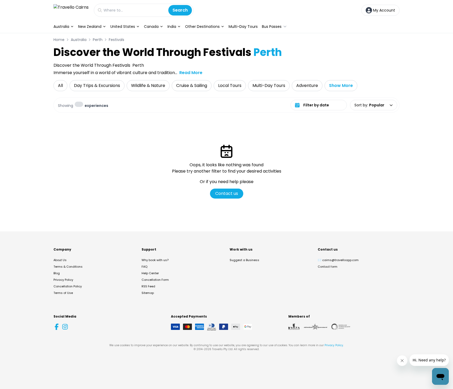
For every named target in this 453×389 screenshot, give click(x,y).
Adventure (307, 85)
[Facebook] (56, 327)
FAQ (144, 266)
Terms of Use (63, 293)
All (60, 85)
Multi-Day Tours (243, 26)
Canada (151, 26)
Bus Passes (272, 26)
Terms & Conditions (68, 266)
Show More (341, 85)
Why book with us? (155, 260)
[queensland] (340, 327)
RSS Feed (148, 286)
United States (122, 26)
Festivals (116, 39)
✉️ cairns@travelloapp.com (338, 260)
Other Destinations (202, 26)
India (172, 26)
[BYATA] (294, 327)
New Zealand (89, 26)
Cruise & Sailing (191, 85)
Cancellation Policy (67, 286)
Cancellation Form (155, 280)
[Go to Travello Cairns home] (71, 10)
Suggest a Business (244, 260)
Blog (56, 273)
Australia (61, 26)
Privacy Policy (63, 280)
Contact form (327, 266)
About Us (60, 260)
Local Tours (229, 85)
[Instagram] (65, 327)
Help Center (150, 273)
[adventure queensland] (315, 327)
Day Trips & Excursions (97, 85)
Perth (98, 39)
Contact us (226, 193)
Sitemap (148, 293)
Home (58, 39)
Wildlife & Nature (148, 85)
